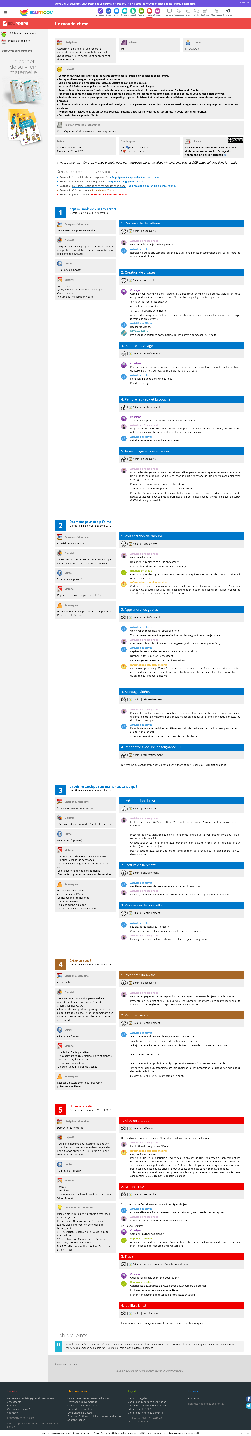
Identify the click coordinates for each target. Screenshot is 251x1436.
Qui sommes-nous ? (18, 1409)
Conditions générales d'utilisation (147, 1402)
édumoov (12, 1412)
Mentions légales (137, 1398)
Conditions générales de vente (145, 1412)
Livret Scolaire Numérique (82, 1402)
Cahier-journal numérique (82, 1405)
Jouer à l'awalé (80, 194)
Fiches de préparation (80, 1409)
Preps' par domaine (19, 40)
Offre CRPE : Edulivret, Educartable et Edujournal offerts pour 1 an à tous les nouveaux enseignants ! (125, 3)
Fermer (245, 2)
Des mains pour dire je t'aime (89, 181)
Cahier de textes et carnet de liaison (88, 1398)
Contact (11, 1405)
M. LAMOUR (192, 48)
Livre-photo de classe (79, 1412)
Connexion (194, 1398)
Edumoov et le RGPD (139, 1409)
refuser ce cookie (192, 1433)
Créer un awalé (81, 190)
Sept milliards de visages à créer (90, 177)
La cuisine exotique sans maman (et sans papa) (99, 185)
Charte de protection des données (147, 1405)
